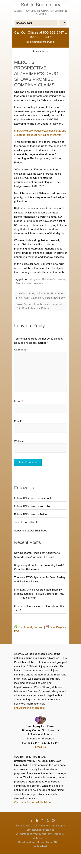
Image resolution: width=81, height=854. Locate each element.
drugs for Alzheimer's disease (47, 279)
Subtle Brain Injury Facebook (29, 819)
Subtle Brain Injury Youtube (40, 819)
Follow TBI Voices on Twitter (31, 514)
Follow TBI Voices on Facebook (33, 498)
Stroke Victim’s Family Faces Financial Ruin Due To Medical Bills (39, 306)
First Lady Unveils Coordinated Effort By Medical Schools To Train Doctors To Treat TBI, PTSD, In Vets (39, 593)
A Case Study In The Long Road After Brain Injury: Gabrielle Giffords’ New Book (40, 295)
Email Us (40, 746)
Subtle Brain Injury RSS (52, 819)
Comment (21, 349)
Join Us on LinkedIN (26, 522)
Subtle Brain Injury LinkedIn (46, 819)
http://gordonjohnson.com (29, 707)
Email (18, 421)
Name (18, 401)
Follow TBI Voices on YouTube (32, 506)
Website (19, 441)
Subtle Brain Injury (40, 5)
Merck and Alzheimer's (29, 283)
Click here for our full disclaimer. (33, 802)
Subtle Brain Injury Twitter (35, 819)
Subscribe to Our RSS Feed (30, 530)
